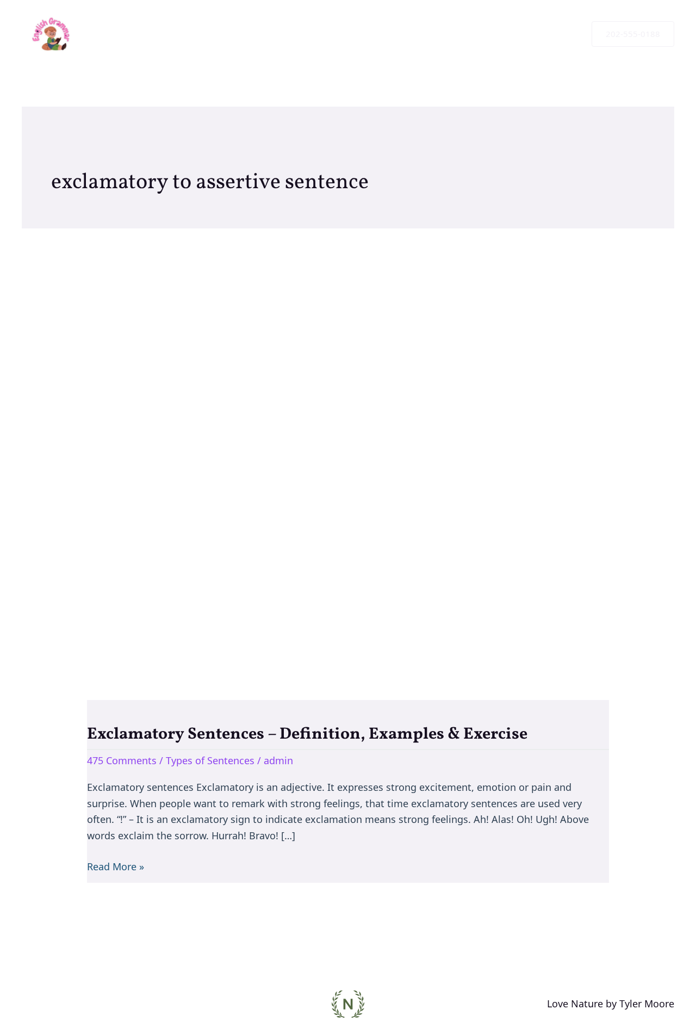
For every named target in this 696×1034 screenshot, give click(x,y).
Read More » (115, 866)
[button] (633, 34)
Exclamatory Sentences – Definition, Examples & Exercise (307, 734)
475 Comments (122, 760)
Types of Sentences (210, 760)
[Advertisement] (348, 438)
